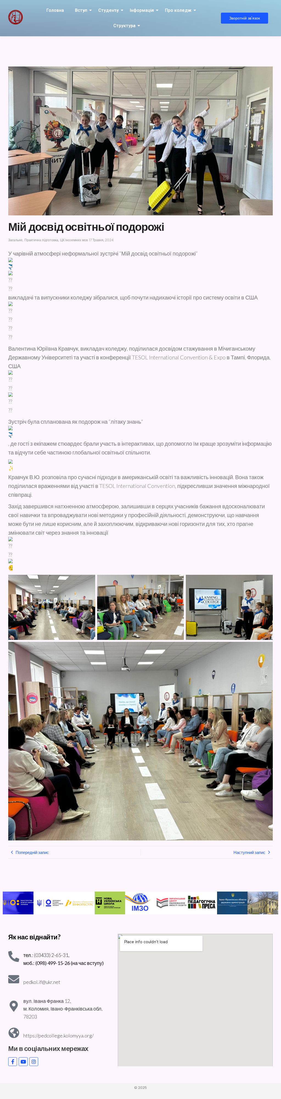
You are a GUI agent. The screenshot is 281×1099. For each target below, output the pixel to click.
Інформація (142, 10)
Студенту (108, 10)
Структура (124, 25)
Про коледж (178, 10)
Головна (55, 10)
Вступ (81, 10)
